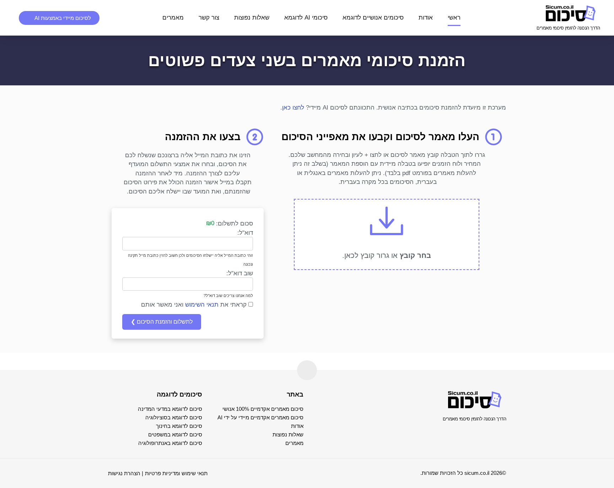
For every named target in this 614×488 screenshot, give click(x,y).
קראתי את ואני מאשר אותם (194, 305)
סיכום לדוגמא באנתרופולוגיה (170, 443)
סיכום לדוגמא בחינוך (179, 426)
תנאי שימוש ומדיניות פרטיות (176, 473)
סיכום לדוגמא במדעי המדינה (170, 409)
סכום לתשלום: (234, 224)
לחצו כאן (293, 107)
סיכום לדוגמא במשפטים (175, 434)
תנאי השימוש (202, 304)
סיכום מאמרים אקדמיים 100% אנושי (262, 409)
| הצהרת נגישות (125, 473)
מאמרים (173, 17)
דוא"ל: (245, 233)
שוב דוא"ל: (239, 273)
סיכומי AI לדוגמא (306, 17)
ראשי (454, 17)
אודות (426, 17)
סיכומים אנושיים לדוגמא (373, 17)
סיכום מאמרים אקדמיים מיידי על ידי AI (260, 417)
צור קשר (209, 17)
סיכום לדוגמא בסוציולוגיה (173, 417)
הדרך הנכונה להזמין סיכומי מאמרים (568, 28)
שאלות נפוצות (251, 17)
